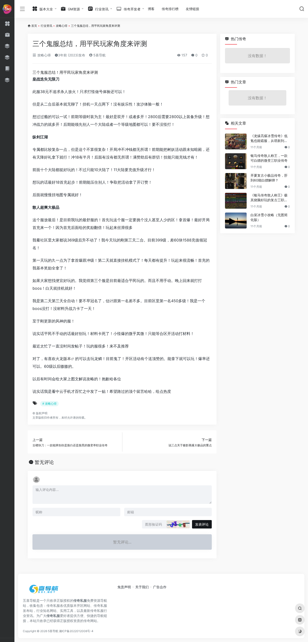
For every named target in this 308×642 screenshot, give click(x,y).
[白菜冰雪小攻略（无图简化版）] (236, 220)
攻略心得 (61, 25)
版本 (67, 358)
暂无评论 (44, 462)
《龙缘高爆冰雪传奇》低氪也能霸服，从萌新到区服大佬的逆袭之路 (269, 138)
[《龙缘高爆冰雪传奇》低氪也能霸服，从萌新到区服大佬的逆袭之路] (236, 141)
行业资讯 (46, 25)
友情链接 (192, 9)
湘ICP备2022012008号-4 (76, 631)
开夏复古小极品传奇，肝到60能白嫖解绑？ (269, 177)
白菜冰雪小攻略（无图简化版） (269, 217)
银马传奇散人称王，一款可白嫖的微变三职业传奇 (269, 158)
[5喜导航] (44, 590)
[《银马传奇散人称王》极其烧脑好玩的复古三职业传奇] (236, 201)
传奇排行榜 (170, 9)
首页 (34, 25)
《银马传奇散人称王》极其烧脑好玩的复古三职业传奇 (269, 197)
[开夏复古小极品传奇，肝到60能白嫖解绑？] (236, 181)
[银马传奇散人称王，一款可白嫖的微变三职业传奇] (236, 161)
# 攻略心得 (49, 403)
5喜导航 (99, 55)
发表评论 (202, 524)
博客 (151, 9)
